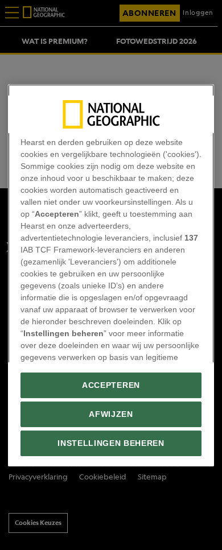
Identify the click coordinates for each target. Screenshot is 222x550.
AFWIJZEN (111, 414)
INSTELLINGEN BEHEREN (111, 443)
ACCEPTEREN (111, 385)
